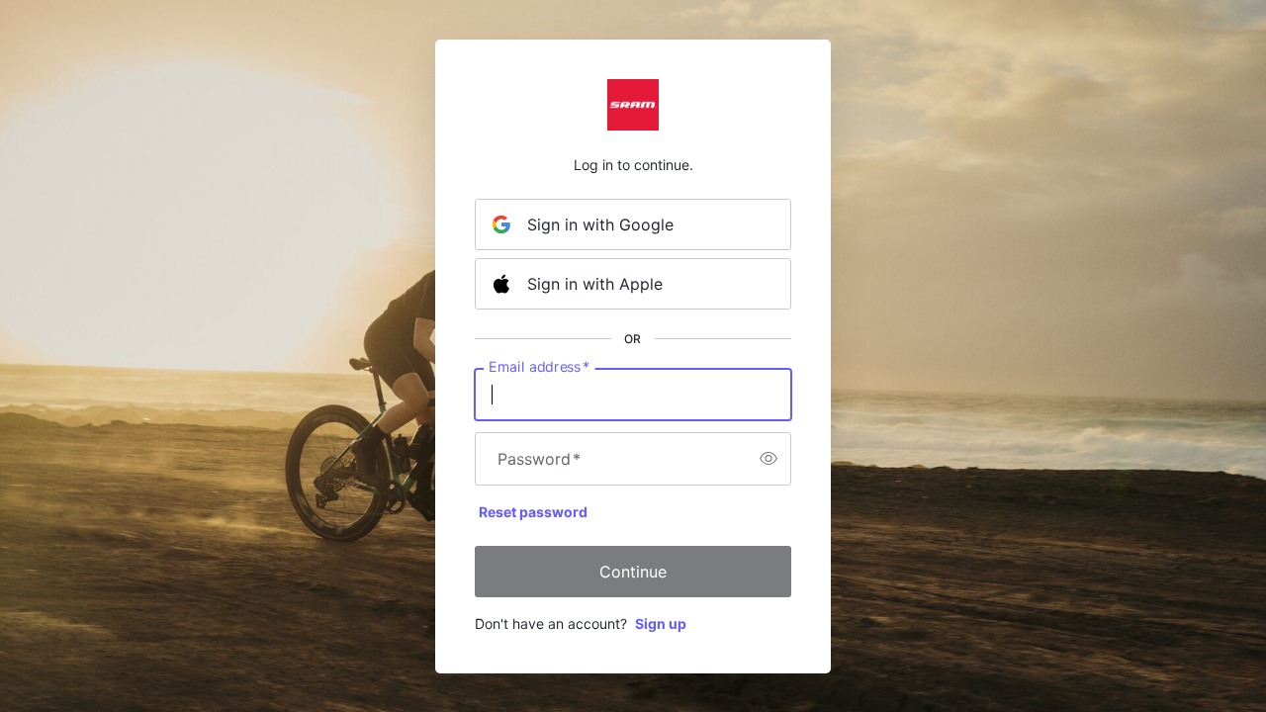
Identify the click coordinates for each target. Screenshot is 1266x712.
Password (539, 459)
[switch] (768, 459)
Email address (539, 366)
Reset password (533, 511)
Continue (633, 571)
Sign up (660, 623)
